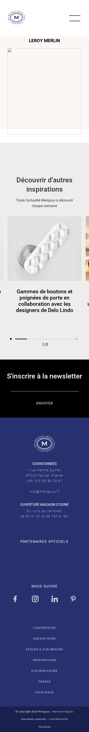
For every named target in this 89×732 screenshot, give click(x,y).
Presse (44, 681)
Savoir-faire (44, 638)
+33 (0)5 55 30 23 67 (45, 481)
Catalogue (44, 692)
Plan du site (44, 726)
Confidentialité (58, 719)
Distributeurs (44, 670)
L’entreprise (44, 627)
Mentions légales (63, 711)
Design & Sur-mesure (45, 649)
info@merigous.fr (45, 491)
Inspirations (44, 660)
